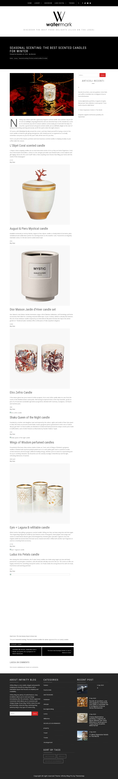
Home (30, 3)
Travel (45, 733)
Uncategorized (48, 742)
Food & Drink (47, 690)
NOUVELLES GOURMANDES (52, 723)
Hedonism (48, 3)
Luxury (37, 3)
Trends (72, 3)
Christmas (22, 131)
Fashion (46, 685)
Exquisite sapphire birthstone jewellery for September (91, 116)
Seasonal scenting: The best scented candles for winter (32, 639)
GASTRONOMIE (48, 695)
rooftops (28, 121)
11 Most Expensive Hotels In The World (90, 110)
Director (33, 54)
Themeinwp (79, 776)
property (46, 728)
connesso (20, 667)
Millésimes (47, 718)
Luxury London (64, 639)
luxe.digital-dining (49, 709)
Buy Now (12, 162)
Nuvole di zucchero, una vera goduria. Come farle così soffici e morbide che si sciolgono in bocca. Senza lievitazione (92, 94)
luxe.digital (60, 3)
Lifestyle (46, 704)
